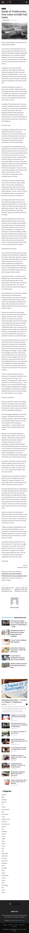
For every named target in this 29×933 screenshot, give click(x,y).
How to (3, 843)
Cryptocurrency (6, 819)
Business (4, 802)
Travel (3, 890)
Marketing (4, 863)
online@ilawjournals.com (17, 920)
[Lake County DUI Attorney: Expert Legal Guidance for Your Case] (6, 741)
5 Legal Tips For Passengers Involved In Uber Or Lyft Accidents (17, 657)
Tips (3, 887)
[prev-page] (3, 672)
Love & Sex (4, 861)
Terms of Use (22, 925)
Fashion (4, 826)
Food (3, 829)
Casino (3, 807)
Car (2, 804)
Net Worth (4, 868)
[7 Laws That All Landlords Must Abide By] (6, 642)
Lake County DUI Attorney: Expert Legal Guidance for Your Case (19, 741)
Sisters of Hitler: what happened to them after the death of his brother (21, 589)
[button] (2, 2)
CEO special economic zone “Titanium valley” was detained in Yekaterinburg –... (19, 725)
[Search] (26, 2)
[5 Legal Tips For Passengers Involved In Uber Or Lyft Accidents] (6, 658)
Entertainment (5, 824)
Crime (3, 817)
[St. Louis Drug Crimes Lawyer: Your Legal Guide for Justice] (6, 749)
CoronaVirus (5, 814)
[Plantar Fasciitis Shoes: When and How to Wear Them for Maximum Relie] (6, 782)
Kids (3, 848)
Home (3, 6)
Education (4, 821)
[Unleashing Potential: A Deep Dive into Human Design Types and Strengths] (6, 632)
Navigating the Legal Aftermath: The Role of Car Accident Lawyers (18, 765)
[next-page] (5, 672)
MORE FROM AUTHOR (20, 617)
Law (3, 851)
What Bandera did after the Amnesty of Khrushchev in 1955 (8, 589)
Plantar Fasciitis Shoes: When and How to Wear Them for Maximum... (19, 781)
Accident (4, 795)
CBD (3, 812)
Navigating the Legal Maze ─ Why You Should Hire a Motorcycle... (18, 773)
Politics (3, 873)
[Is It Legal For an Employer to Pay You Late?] (6, 733)
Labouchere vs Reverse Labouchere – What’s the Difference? (18, 650)
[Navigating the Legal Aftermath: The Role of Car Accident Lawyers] (6, 765)
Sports (3, 880)
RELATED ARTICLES (7, 617)
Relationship (5, 875)
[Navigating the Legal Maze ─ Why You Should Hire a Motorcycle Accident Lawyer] (6, 774)
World (3, 892)
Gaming (4, 834)
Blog (3, 797)
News (3, 870)
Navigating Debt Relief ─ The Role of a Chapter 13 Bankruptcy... (14, 701)
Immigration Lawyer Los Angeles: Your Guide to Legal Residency (18, 757)
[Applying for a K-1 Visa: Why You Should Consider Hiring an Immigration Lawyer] (6, 717)
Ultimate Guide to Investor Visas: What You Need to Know (18, 665)
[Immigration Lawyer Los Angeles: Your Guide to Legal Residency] (6, 757)
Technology (5, 885)
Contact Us (14, 926)
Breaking (8, 6)
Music (3, 865)
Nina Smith (4, 704)
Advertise (11, 925)
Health (3, 839)
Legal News (5, 856)
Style (3, 883)
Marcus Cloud (6, 20)
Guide (3, 836)
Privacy (15, 925)
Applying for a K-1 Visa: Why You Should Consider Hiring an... (18, 716)
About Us (5, 925)
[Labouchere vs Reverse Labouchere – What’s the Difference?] (6, 650)
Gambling (4, 831)
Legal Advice (5, 853)
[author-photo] (14, 605)
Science (4, 878)
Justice (3, 846)
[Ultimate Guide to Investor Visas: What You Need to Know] (6, 665)
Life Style (4, 858)
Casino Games (5, 809)
